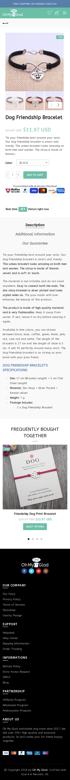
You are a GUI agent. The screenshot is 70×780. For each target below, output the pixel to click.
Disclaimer (9, 610)
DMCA (6, 677)
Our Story (9, 594)
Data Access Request (16, 671)
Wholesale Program (15, 705)
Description (35, 225)
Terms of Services (14, 604)
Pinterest (38, 571)
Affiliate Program (14, 699)
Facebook (24, 571)
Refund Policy (11, 666)
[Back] (5, 22)
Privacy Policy (11, 599)
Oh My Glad (40, 770)
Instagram (45, 571)
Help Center (10, 638)
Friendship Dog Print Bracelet (35, 514)
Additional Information (35, 234)
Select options (35, 526)
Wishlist (51, 11)
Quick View (64, 448)
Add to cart (35, 175)
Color (8, 163)
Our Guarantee (35, 243)
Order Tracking (12, 649)
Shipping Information (16, 643)
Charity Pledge (12, 615)
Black (23, 163)
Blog (6, 682)
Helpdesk (9, 632)
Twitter (31, 571)
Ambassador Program (17, 710)
